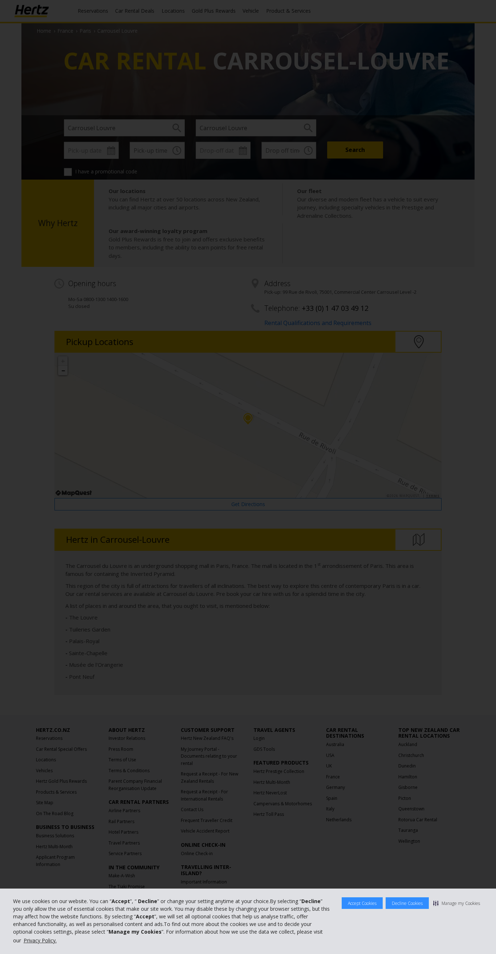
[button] (456, 903)
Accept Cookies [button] (362, 903)
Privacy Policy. (40, 940)
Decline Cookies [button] (407, 903)
